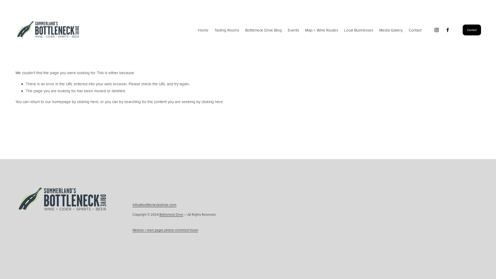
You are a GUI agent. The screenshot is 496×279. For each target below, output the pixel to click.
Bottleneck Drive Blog (263, 30)
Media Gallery (391, 30)
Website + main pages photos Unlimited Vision (165, 230)
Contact (415, 30)
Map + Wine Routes (321, 30)
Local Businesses (358, 30)
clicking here (87, 101)
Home (203, 30)
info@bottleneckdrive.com (154, 204)
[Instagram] (436, 30)
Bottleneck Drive (171, 214)
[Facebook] (447, 30)
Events (293, 30)
